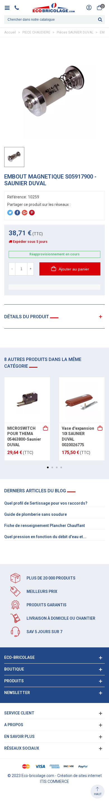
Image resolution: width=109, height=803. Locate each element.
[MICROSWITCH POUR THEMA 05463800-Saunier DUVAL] (27, 400)
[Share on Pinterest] (32, 212)
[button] (48, 467)
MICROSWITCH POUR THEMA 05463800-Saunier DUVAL (24, 436)
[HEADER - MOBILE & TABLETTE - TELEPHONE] (19, 7)
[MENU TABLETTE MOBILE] (9, 7)
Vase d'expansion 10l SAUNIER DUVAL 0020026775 (78, 436)
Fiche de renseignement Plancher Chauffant (44, 525)
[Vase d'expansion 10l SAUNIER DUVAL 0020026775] (82, 400)
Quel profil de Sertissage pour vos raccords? (45, 503)
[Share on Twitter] (10, 212)
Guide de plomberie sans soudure (35, 514)
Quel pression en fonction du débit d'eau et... (45, 536)
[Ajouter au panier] (46, 428)
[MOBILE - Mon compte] (89, 7)
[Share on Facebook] (17, 212)
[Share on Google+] (24, 212)
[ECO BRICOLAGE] (53, 7)
